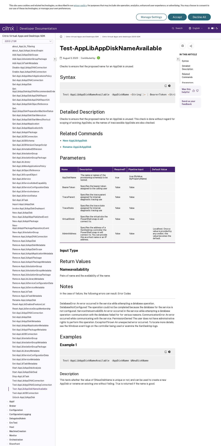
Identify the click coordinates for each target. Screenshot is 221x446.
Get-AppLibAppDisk (22, 84)
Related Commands (187, 75)
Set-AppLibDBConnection (24, 334)
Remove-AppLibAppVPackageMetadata (31, 262)
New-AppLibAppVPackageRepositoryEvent (30, 226)
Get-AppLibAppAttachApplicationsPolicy (32, 76)
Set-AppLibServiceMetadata (26, 359)
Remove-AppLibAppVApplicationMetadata (32, 253)
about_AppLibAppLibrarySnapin (27, 50)
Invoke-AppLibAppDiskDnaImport (28, 208)
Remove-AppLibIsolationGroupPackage (31, 275)
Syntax (185, 61)
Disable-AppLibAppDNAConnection (29, 67)
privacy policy (80, 5)
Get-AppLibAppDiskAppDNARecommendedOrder (33, 90)
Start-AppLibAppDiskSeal (24, 372)
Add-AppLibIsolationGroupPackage (29, 59)
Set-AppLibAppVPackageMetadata (29, 330)
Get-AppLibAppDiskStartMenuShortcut (31, 119)
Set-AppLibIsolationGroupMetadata (29, 342)
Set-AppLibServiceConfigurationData (30, 355)
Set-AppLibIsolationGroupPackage (29, 347)
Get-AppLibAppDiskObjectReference (30, 104)
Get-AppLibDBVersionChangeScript (29, 145)
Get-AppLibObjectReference (26, 170)
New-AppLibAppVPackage (25, 221)
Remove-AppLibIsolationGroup (27, 266)
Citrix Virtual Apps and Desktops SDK (82, 37)
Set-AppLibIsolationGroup (24, 338)
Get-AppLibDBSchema (23, 141)
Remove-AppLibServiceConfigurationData (32, 283)
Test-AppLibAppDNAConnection (28, 380)
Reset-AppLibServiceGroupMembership (31, 308)
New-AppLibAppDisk (22, 213)
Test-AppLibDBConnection (25, 393)
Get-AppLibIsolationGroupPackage (29, 158)
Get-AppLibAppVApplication (25, 124)
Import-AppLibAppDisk (23, 204)
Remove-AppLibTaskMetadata (27, 296)
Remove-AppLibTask (22, 292)
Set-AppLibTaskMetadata (24, 363)
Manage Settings (151, 17)
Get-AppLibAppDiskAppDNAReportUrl (31, 100)
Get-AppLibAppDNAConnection (27, 80)
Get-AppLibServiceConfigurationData (30, 187)
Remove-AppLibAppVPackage (27, 258)
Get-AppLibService (21, 179)
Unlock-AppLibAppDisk (23, 397)
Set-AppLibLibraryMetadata (25, 351)
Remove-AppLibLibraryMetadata (28, 279)
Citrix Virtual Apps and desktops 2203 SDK (121, 37)
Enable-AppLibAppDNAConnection (29, 72)
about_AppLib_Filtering (23, 46)
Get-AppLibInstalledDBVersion (27, 149)
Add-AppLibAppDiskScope (25, 55)
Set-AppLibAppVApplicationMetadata (30, 325)
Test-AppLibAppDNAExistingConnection (32, 385)
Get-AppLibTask (20, 200)
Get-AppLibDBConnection (25, 136)
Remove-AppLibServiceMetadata (28, 287)
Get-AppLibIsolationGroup (25, 153)
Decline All (199, 17)
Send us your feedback (188, 102)
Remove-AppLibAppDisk (24, 241)
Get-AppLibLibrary (21, 162)
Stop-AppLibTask (20, 376)
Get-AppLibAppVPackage (24, 132)
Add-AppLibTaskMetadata (25, 63)
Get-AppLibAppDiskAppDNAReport (29, 95)
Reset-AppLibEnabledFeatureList (28, 304)
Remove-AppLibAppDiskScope (27, 249)
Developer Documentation (38, 28)
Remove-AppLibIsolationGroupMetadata (31, 270)
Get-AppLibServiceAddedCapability (29, 183)
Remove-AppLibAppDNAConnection (30, 236)
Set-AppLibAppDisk (21, 317)
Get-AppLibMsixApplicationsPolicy (29, 166)
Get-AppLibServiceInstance (25, 191)
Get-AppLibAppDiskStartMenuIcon (29, 115)
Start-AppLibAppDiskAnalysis (26, 368)
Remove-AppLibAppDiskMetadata (28, 245)
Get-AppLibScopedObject (24, 175)
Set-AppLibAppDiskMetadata (26, 321)
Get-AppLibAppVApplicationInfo (27, 128)
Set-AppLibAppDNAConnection (27, 313)
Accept (177, 17)
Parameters (187, 83)
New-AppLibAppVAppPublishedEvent (30, 217)
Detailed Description (187, 67)
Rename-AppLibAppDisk (24, 300)
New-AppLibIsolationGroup (25, 232)
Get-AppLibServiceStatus (24, 196)
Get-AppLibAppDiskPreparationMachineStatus (32, 109)
